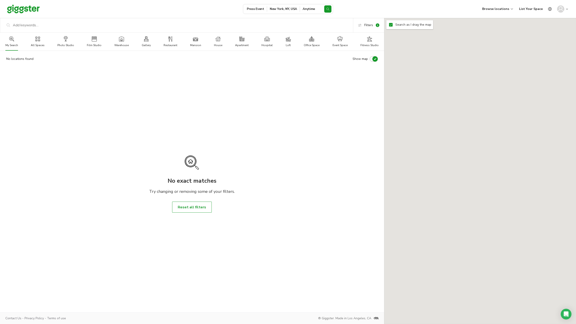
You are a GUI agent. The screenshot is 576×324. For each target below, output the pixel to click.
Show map (360, 59)
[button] (566, 314)
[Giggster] (23, 9)
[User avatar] (560, 9)
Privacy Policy (34, 318)
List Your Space (531, 9)
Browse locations (495, 9)
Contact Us (13, 318)
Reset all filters (192, 207)
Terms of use (56, 318)
